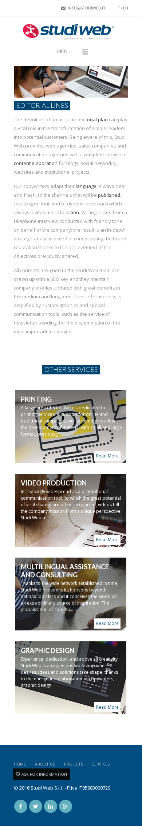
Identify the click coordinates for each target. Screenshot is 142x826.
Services (101, 764)
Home (20, 764)
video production (54, 483)
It (118, 7)
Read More (107, 456)
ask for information (44, 774)
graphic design (47, 650)
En (125, 7)
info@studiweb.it (87, 7)
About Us (45, 764)
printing (36, 399)
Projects (73, 764)
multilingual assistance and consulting (65, 571)
